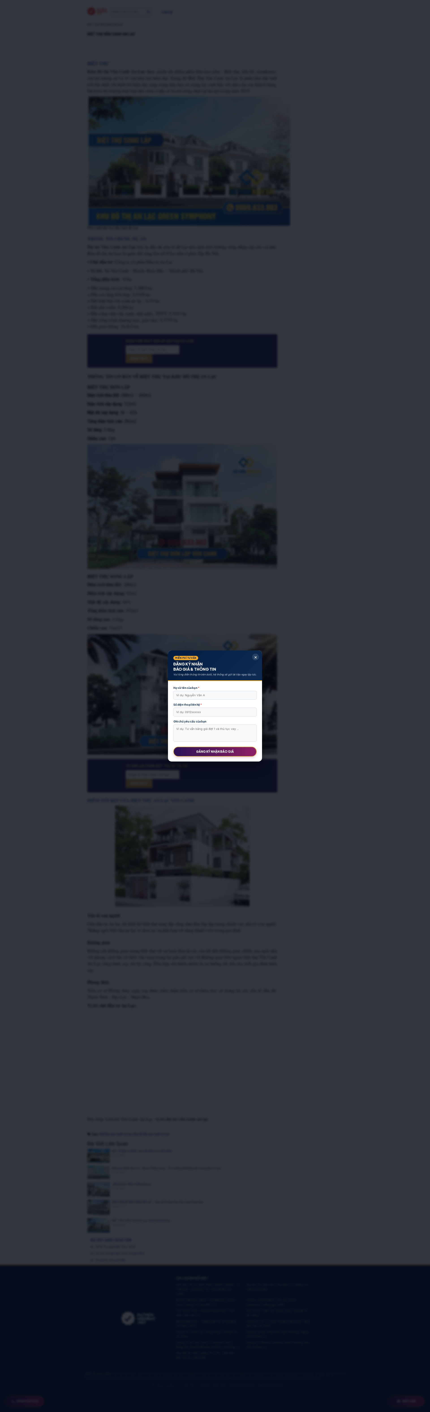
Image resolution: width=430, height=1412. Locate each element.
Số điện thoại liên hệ (187, 704)
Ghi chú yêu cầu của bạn (189, 721)
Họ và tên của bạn (186, 688)
